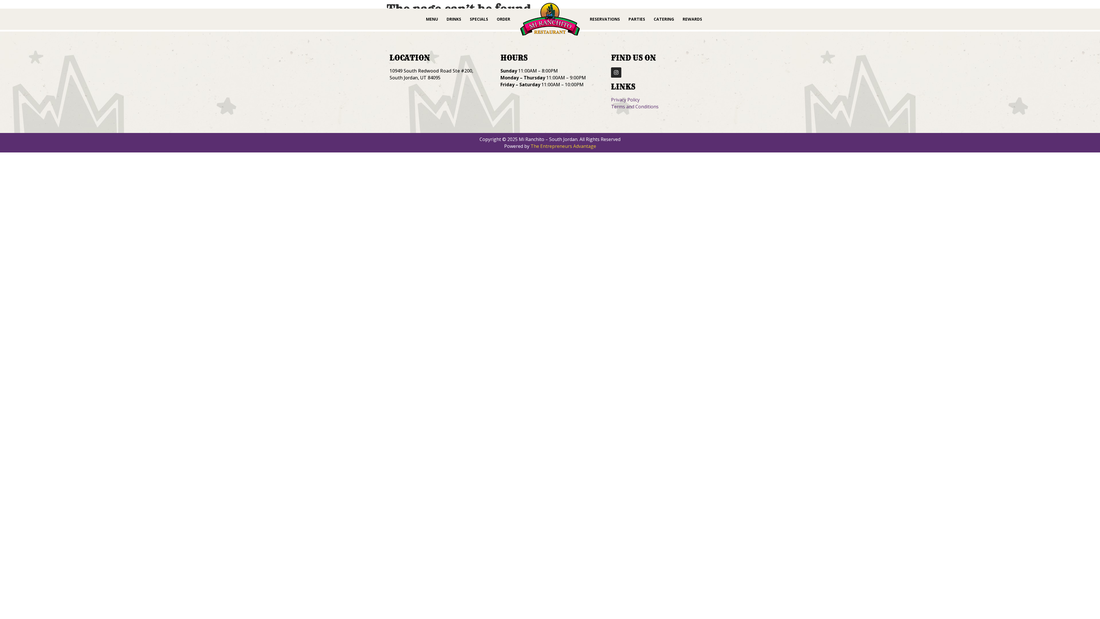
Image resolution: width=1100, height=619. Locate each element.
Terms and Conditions (635, 106)
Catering (664, 19)
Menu (432, 19)
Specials (479, 19)
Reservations (605, 19)
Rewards (692, 19)
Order (503, 19)
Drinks (454, 19)
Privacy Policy (625, 100)
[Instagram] (616, 72)
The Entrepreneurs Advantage (563, 146)
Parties (636, 19)
